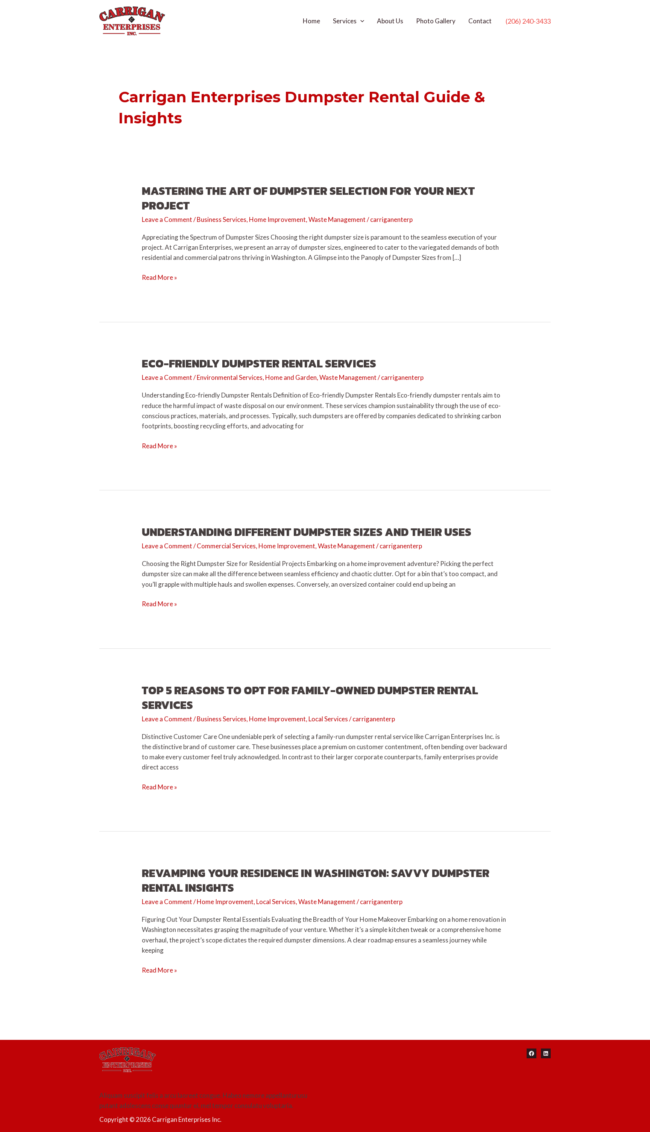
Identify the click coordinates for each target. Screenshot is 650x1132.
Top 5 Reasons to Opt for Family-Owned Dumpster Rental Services (310, 697)
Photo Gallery (436, 21)
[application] (360, 21)
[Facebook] (531, 1053)
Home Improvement (277, 219)
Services (345, 21)
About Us (390, 21)
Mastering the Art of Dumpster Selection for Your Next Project (308, 198)
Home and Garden (291, 377)
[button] (528, 21)
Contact (480, 21)
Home (311, 21)
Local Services (328, 719)
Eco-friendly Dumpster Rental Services (259, 363)
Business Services (221, 219)
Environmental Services (230, 377)
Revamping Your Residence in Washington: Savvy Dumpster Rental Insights (315, 880)
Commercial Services (226, 546)
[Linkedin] (546, 1053)
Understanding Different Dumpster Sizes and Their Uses (306, 532)
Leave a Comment (167, 219)
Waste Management (337, 219)
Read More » (159, 277)
